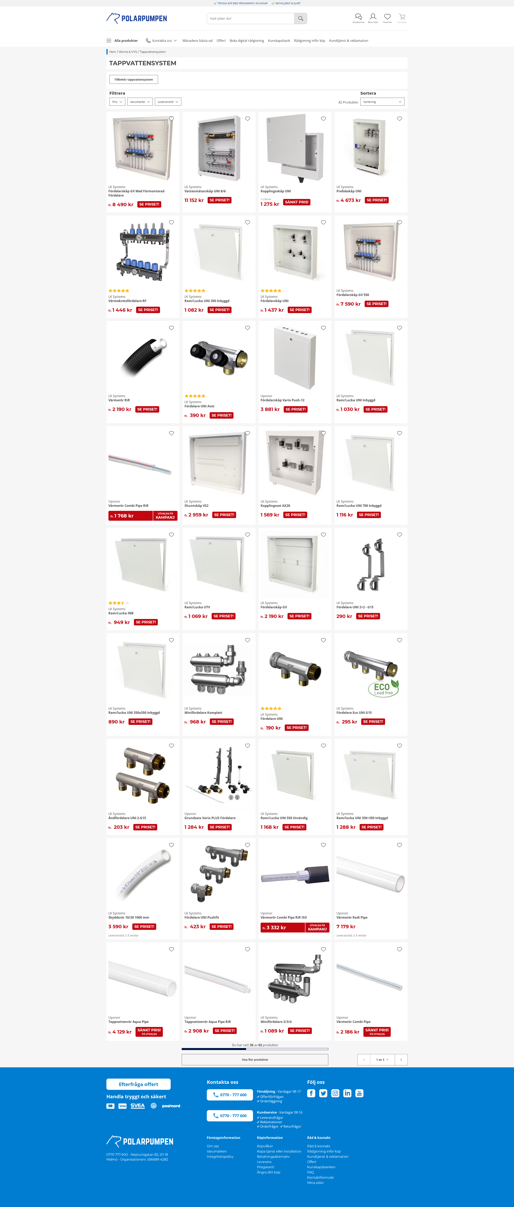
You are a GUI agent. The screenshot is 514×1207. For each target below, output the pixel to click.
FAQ (310, 1172)
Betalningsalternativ (273, 1157)
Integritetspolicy (220, 1157)
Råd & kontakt (318, 1146)
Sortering (369, 102)
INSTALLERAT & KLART (288, 3)
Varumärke (137, 102)
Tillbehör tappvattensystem (133, 79)
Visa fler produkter (255, 1060)
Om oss (213, 1146)
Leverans (264, 1162)
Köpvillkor (265, 1146)
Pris (114, 102)
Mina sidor (315, 1183)
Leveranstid (165, 102)
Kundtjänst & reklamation (328, 1157)
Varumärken (217, 1151)
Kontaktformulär (320, 1177)
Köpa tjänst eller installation (279, 1151)
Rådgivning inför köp (324, 1151)
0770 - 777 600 (233, 1094)
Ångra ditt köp (268, 1172)
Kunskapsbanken (321, 1167)
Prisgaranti (265, 1167)
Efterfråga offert (138, 1084)
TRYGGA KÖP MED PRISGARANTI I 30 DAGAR (242, 3)
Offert (311, 1162)
